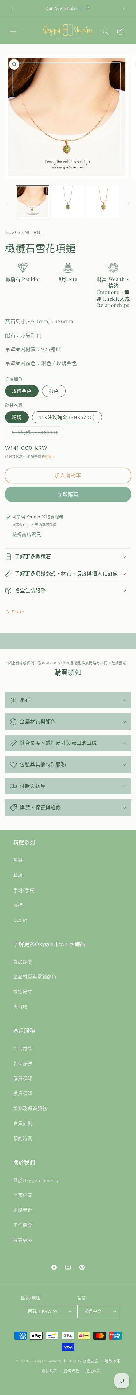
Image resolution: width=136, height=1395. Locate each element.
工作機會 (22, 1225)
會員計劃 (22, 1123)
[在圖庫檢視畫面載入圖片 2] (68, 202)
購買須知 (22, 1078)
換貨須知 (22, 1093)
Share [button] (18, 611)
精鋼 (17, 417)
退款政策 (112, 1361)
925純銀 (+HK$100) (37, 433)
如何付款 (22, 1048)
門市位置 (22, 1195)
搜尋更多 (22, 1240)
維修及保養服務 (30, 1108)
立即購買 (68, 494)
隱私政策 (49, 1371)
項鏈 (18, 860)
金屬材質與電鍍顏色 (34, 976)
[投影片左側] (7, 203)
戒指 (18, 905)
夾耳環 (20, 1006)
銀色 (54, 391)
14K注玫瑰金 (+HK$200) (67, 417)
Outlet (20, 920)
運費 (48, 456)
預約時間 (22, 1138)
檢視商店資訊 (26, 534)
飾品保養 (22, 961)
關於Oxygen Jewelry (36, 1180)
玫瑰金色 (22, 391)
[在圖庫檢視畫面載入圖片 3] (103, 202)
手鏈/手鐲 (24, 890)
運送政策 (93, 1371)
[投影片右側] (128, 203)
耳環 (18, 875)
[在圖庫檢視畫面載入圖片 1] (32, 202)
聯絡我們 (22, 1210)
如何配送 (22, 1063)
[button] (13, 31)
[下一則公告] (124, 8)
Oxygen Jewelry (46, 1361)
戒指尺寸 (22, 991)
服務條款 (71, 1371)
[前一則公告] (12, 8)
